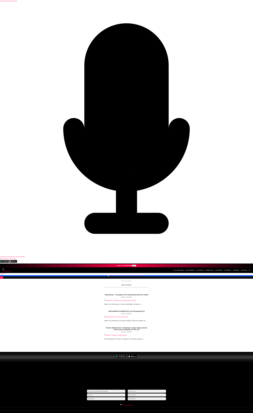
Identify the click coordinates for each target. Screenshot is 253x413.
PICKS (2, 277)
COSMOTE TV (12, 256)
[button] (249, 270)
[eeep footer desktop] (126, 405)
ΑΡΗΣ (15, 1)
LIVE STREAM (12, 259)
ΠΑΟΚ (11, 1)
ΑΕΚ (8, 1)
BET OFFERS (4, 259)
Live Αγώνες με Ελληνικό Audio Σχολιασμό (98, 391)
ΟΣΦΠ (2, 1)
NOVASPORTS (20, 256)
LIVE (1, 274)
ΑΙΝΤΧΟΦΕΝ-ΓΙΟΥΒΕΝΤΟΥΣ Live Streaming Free (126, 311)
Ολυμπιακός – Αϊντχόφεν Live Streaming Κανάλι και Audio (126, 295)
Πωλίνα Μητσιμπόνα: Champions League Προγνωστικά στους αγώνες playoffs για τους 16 (126, 328)
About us (91, 394)
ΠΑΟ (5, 1)
